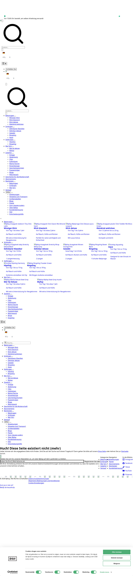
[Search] (5, 342)
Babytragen (9, 115)
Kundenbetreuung (116, 468)
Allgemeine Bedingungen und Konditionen (44, 481)
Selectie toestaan (117, 558)
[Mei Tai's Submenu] (13, 146)
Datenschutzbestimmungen (38, 479)
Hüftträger (9, 140)
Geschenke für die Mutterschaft (17, 177)
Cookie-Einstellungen (36, 483)
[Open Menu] (4, 63)
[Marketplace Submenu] (14, 181)
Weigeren (117, 563)
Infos (8, 192)
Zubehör (8, 153)
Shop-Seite (102, 451)
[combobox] (13, 47)
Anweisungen (114, 459)
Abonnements (10, 179)
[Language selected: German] (3, 53)
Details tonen (104, 572)
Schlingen (9, 126)
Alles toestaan (117, 552)
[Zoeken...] (2, 21)
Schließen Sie (11, 69)
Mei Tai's (8, 146)
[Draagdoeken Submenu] (12, 356)
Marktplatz (9, 181)
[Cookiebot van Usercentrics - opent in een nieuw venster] (12, 572)
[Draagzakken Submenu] (13, 222)
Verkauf (8, 190)
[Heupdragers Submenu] (13, 261)
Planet (111, 462)
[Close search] (2, 50)
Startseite (124, 451)
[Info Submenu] (12, 192)
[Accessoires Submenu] (13, 153)
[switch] (57, 572)
